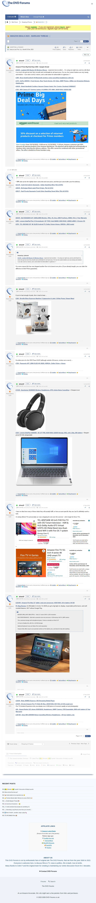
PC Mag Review (21, 606)
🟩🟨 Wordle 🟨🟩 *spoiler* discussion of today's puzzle (56, 758)
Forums (43, 881)
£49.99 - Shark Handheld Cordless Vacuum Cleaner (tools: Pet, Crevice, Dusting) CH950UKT (46, 86)
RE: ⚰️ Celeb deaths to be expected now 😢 (13, 795)
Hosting (49, 847)
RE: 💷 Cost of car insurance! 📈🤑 (11, 804)
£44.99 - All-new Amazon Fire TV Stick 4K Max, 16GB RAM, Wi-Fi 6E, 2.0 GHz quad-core (44, 704)
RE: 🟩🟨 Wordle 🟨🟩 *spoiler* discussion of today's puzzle (17, 789)
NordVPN (49, 845)
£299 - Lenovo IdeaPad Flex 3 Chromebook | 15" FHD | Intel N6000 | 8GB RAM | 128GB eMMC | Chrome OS (50, 221)
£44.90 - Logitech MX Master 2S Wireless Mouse (31, 70)
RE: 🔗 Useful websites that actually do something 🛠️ (16, 806)
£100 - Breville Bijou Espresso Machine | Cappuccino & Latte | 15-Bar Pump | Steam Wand (45, 298)
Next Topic (84, 743)
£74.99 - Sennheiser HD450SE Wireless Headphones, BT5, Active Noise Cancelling (42, 390)
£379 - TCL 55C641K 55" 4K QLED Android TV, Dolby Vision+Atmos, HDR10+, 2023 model (45, 224)
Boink (19, 689)
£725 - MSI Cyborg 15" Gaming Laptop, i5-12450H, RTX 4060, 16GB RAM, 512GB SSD (43, 89)
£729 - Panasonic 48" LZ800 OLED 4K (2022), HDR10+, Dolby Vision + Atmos (40, 363)
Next (85, 41)
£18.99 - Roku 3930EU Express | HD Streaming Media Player (35, 701)
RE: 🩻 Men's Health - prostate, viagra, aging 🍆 (14, 812)
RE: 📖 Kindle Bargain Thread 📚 (10, 801)
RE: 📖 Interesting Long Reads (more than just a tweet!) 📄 (17, 809)
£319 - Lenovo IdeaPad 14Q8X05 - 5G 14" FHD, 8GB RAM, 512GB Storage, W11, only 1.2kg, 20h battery (49, 433)
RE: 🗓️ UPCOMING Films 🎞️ (9, 815)
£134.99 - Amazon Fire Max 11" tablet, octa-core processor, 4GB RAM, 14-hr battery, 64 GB (45, 603)
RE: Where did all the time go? (10, 792)
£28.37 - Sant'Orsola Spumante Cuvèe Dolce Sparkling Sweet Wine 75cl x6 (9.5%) (42, 191)
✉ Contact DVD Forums (48, 871)
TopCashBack (49, 840)
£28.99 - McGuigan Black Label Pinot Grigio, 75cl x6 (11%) (34, 188)
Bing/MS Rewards (49, 843)
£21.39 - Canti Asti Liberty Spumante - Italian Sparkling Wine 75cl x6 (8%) (39, 185)
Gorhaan (25, 758)
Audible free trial (49, 838)
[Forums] (7, 22)
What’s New (25, 17)
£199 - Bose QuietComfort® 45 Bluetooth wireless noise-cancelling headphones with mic (45, 78)
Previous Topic (75, 743)
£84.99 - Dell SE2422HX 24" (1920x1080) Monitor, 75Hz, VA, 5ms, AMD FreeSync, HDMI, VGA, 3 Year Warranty (51, 218)
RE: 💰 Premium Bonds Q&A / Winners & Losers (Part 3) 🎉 (17, 798)
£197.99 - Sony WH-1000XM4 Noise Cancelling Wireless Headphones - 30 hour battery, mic (45, 715)
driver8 (24, 49)
